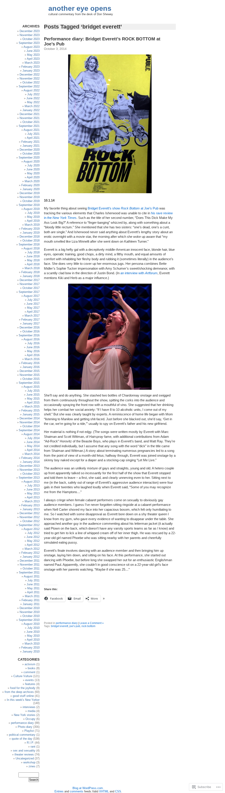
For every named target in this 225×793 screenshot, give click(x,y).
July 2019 (33, 212)
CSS (118, 791)
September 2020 (29, 157)
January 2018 (31, 276)
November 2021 (30, 118)
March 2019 (32, 224)
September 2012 (29, 525)
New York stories (24, 715)
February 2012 (30, 552)
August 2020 (32, 161)
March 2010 (32, 643)
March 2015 (32, 406)
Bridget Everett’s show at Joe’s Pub (123, 208)
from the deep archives (19, 692)
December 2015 (30, 371)
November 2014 (30, 422)
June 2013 (33, 489)
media (31, 711)
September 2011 (29, 572)
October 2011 (31, 568)
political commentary (22, 734)
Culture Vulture (22, 676)
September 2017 (29, 292)
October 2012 (31, 521)
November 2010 (30, 612)
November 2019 (30, 197)
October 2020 (31, 153)
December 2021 (30, 114)
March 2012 (32, 548)
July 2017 (33, 299)
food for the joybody (22, 688)
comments (76, 791)
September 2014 (29, 430)
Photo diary (25, 726)
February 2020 (30, 185)
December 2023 (30, 31)
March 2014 (32, 454)
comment (29, 672)
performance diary (67, 623)
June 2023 (33, 50)
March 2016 (32, 359)
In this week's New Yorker (23, 699)
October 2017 (31, 288)
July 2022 (33, 94)
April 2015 (33, 402)
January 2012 (31, 556)
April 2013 (33, 497)
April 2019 (33, 220)
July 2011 (33, 580)
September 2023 (29, 43)
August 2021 (32, 130)
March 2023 (32, 62)
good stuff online (23, 695)
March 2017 (32, 315)
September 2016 (29, 335)
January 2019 (31, 232)
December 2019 (30, 193)
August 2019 (32, 209)
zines (32, 766)
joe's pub (74, 626)
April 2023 (33, 58)
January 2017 (31, 323)
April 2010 (33, 639)
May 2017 (33, 307)
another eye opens (79, 8)
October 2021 (31, 122)
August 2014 (32, 434)
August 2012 (32, 529)
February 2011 (31, 600)
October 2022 (31, 82)
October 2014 (31, 426)
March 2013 (32, 501)
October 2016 (31, 331)
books (31, 668)
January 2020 (31, 189)
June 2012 (33, 537)
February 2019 (30, 228)
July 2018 (33, 252)
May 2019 (33, 216)
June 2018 (33, 256)
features (30, 684)
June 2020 (33, 169)
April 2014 (33, 450)
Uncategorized (25, 758)
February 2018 (30, 272)
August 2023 (32, 47)
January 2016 (31, 367)
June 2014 (33, 442)
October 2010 (31, 616)
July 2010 (33, 627)
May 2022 (33, 102)
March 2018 (32, 268)
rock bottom (88, 626)
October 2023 (31, 39)
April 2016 (33, 355)
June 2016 (33, 347)
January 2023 (31, 70)
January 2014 (31, 461)
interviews (29, 707)
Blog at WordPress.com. (88, 788)
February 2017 (30, 319)
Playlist (29, 730)
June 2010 (33, 631)
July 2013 (33, 485)
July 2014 (33, 438)
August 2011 (32, 576)
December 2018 (30, 236)
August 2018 (32, 248)
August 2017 (32, 295)
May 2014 (33, 446)
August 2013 (32, 481)
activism (30, 664)
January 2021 (31, 145)
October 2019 (31, 201)
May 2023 (33, 54)
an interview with (139, 273)
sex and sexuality (24, 750)
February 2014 (30, 458)
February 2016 (30, 363)
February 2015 (30, 410)
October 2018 (31, 240)
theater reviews (24, 754)
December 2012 (30, 513)
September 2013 (29, 477)
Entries (59, 791)
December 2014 (30, 418)
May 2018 (33, 260)
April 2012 (33, 544)
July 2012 (33, 533)
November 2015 (30, 375)
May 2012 (33, 540)
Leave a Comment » (92, 623)
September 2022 (29, 86)
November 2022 (30, 78)
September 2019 (29, 205)
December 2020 (30, 149)
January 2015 (31, 414)
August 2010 (32, 623)
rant (33, 746)
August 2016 (32, 339)
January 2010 (31, 651)
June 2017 (33, 303)
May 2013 (33, 493)
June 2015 (33, 394)
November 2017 (30, 284)
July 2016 (33, 343)
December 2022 (30, 74)
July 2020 (33, 165)
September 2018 (29, 244)
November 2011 (30, 564)
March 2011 (32, 596)
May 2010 (33, 635)
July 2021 (33, 133)
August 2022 (32, 90)
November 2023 (30, 35)
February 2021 (30, 141)
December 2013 (30, 465)
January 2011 (31, 604)
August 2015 (32, 386)
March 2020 (32, 181)
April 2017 (33, 311)
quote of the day (22, 738)
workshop (29, 762)
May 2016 (33, 351)
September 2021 (29, 126)
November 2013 (30, 469)
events (29, 680)
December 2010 (30, 608)
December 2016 (30, 327)
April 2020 (33, 177)
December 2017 (30, 280)
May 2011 (33, 588)
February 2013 (30, 505)
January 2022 (31, 110)
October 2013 (31, 473)
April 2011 (33, 592)
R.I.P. (30, 742)
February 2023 (30, 66)
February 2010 (30, 647)
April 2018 (33, 264)
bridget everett (59, 626)
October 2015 (31, 378)
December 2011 (30, 560)
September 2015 (29, 382)
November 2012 (30, 517)
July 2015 (33, 390)
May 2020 (33, 173)
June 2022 (33, 98)
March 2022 (32, 106)
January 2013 (31, 509)
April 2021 (33, 137)
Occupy (30, 719)
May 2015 (33, 398)
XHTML (104, 791)
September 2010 (29, 620)
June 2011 (33, 584)
